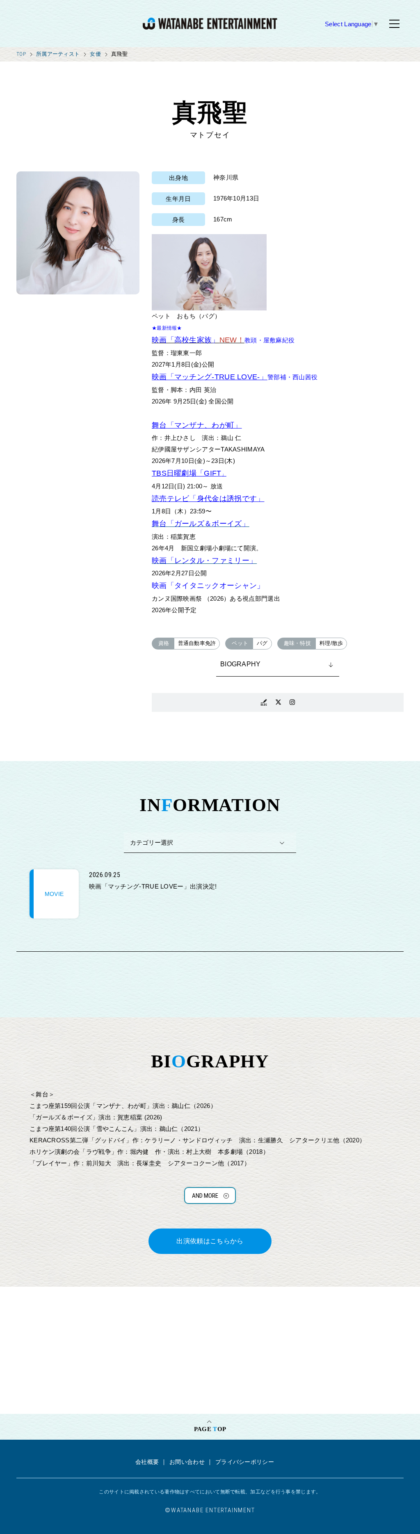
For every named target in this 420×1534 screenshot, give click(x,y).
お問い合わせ (187, 1462)
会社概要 (147, 1462)
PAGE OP (210, 1429)
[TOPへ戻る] (210, 24)
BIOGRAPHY (240, 664)
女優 (95, 54)
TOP (21, 54)
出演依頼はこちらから (209, 1241)
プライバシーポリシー (244, 1462)
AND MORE (205, 1195)
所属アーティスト (58, 54)
